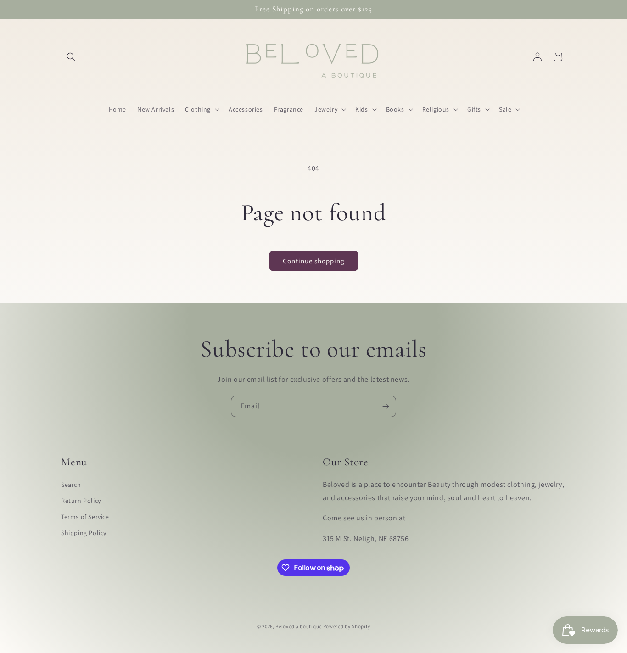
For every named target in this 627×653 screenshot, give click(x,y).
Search (71, 484)
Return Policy (81, 501)
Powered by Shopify (346, 626)
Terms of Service (85, 517)
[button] (71, 57)
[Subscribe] (385, 406)
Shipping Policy (83, 533)
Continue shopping (314, 261)
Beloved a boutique (298, 626)
